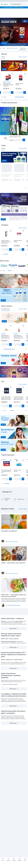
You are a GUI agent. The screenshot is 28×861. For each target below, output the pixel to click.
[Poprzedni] (1, 48)
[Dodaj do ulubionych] (11, 74)
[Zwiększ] (7, 92)
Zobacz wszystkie (23, 56)
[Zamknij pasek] (26, 7)
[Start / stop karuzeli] (4, 48)
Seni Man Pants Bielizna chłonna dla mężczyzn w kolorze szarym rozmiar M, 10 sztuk (19, 398)
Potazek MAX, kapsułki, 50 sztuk (6, 84)
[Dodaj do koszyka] (10, 92)
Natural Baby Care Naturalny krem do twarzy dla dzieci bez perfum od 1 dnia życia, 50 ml (6, 336)
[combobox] (18, 4)
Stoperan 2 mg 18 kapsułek (17, 471)
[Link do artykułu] (14, 528)
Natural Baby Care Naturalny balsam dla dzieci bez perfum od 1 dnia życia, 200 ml (18, 336)
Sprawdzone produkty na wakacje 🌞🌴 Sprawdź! (14, 7)
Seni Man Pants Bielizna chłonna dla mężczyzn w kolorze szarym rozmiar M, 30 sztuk (6, 398)
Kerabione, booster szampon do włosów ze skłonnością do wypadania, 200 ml (6, 242)
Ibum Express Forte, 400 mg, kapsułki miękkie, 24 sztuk (6, 471)
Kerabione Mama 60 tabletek (18, 241)
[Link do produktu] (14, 138)
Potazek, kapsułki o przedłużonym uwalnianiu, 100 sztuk (19, 84)
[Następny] (27, 48)
